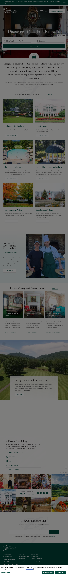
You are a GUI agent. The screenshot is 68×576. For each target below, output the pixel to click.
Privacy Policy (29, 569)
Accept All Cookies (48, 572)
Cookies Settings (5, 572)
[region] (34, 570)
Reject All (60, 572)
